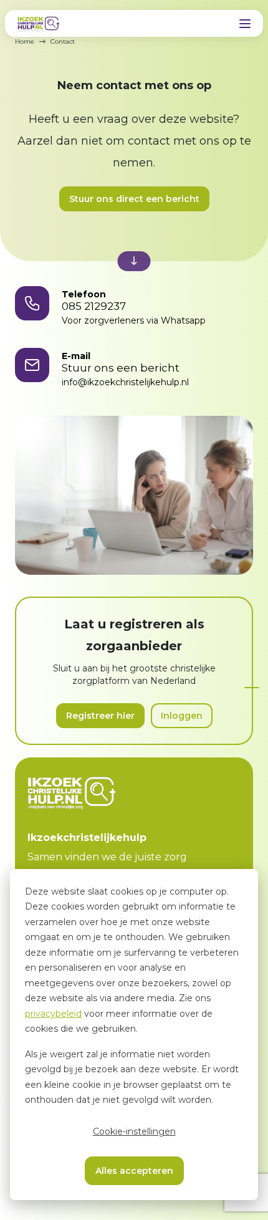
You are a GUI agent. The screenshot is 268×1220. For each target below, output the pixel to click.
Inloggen (182, 715)
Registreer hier (100, 715)
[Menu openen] (245, 24)
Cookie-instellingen (134, 1131)
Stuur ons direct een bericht (134, 198)
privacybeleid (53, 1013)
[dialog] (134, 1034)
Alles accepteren (134, 1170)
